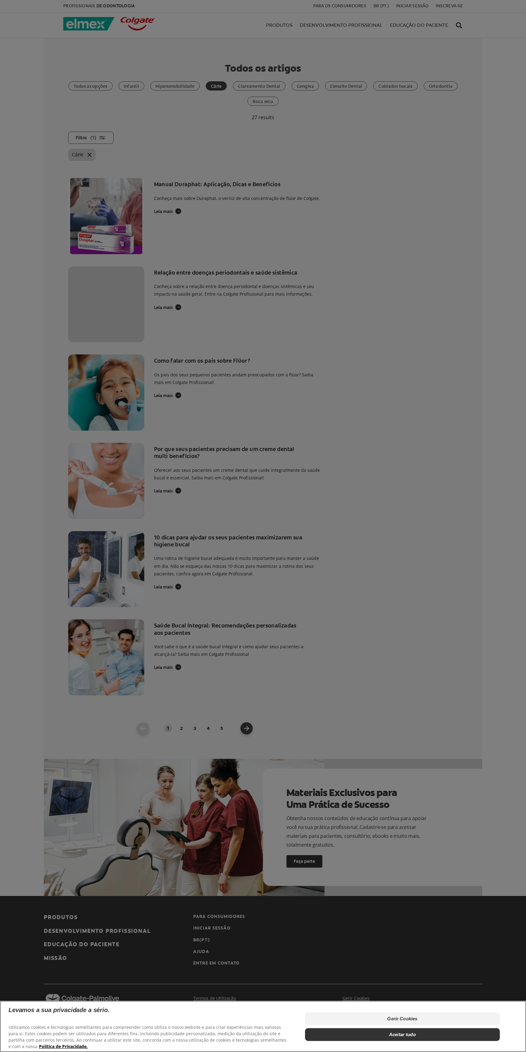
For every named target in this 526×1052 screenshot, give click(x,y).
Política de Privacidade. (63, 1046)
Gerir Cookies (402, 1018)
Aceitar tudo (402, 1034)
